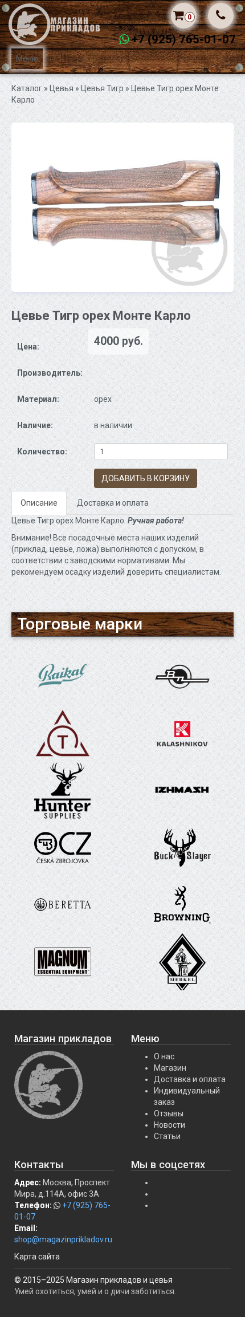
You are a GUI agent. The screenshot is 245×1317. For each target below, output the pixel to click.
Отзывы (168, 1113)
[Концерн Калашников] (182, 733)
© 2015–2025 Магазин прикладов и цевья (93, 1280)
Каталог (26, 88)
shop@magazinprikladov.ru (63, 1239)
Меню (27, 58)
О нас (164, 1056)
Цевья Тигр (102, 88)
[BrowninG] (182, 904)
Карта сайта (37, 1256)
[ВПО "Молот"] (182, 676)
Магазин (170, 1067)
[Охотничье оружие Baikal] (62, 676)
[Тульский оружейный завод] (62, 733)
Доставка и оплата (113, 502)
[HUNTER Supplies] (62, 790)
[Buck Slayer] (182, 847)
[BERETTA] (62, 904)
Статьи (167, 1136)
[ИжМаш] (182, 790)
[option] (122, 207)
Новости (169, 1124)
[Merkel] (182, 961)
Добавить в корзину (145, 478)
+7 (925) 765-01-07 (184, 39)
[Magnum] (62, 961)
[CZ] (62, 847)
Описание (39, 502)
